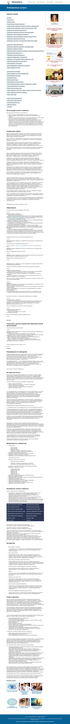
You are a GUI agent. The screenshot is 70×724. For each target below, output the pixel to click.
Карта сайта (51, 721)
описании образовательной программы (17, 217)
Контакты (18, 721)
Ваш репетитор (41, 2)
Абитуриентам (59, 2)
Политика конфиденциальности (41, 721)
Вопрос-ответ (31, 2)
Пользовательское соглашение (27, 721)
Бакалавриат (50, 2)
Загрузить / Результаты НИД (20, 245)
